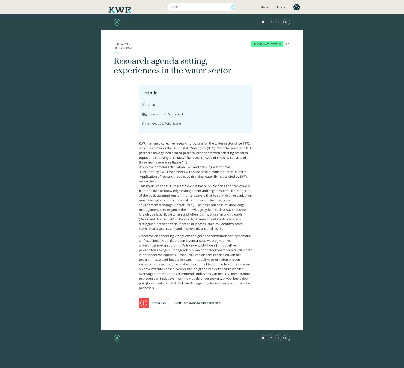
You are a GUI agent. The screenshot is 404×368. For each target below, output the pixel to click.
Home (265, 7)
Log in (281, 7)
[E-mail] (286, 22)
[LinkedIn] (271, 22)
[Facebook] (279, 22)
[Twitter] (263, 22)
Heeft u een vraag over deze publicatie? (197, 303)
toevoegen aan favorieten (267, 43)
